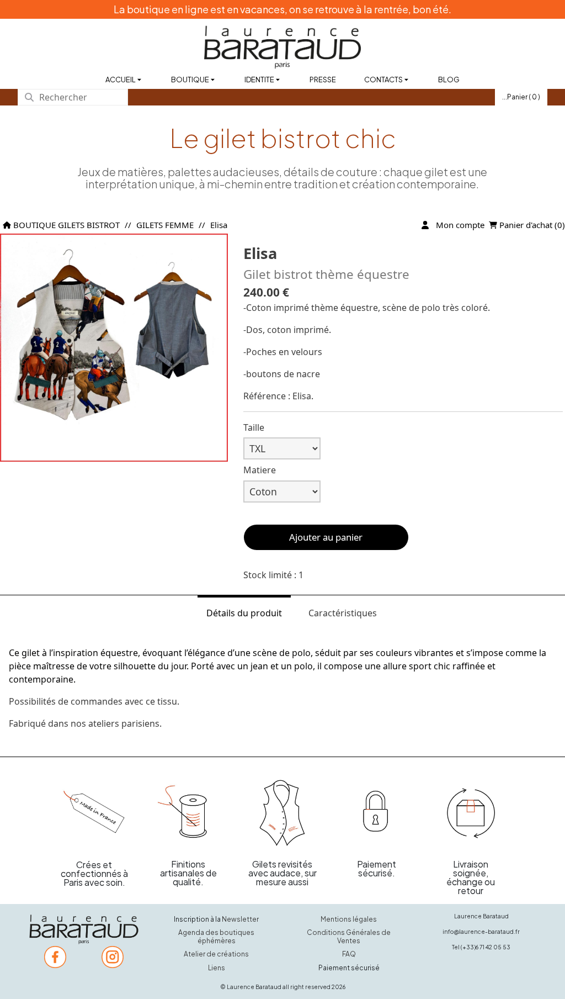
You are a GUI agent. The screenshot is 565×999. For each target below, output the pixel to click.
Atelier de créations (216, 954)
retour (470, 890)
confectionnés (92, 873)
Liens (216, 968)
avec (95, 882)
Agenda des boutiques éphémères (216, 936)
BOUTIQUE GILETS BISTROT (65, 224)
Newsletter (240, 919)
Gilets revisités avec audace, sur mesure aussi (282, 872)
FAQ (349, 954)
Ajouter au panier (326, 537)
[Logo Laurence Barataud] (282, 47)
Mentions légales (349, 919)
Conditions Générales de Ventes (349, 936)
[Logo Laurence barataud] (83, 929)
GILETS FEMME (165, 224)
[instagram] (113, 957)
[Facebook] (55, 957)
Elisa (218, 224)
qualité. (188, 881)
